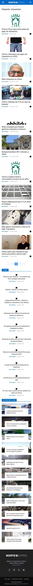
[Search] (30, 2)
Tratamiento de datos (16, 579)
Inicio (3, 6)
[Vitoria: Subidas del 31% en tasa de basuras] (16, 92)
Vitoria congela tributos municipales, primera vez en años (15, 178)
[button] (3, 2)
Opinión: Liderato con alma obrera (16, 289)
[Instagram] (14, 570)
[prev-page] (8, 263)
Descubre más (16, 565)
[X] (19, 570)
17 (12, 264)
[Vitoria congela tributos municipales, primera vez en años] (16, 167)
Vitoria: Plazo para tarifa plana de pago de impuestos (15, 30)
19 (20, 264)
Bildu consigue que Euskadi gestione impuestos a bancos (14, 128)
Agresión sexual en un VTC (13, 528)
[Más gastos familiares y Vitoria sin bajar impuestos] (16, 217)
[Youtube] (23, 570)
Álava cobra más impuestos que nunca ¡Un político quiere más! (15, 253)
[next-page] (24, 263)
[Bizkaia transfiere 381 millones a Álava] (16, 142)
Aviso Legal (7, 579)
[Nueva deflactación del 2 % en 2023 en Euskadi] (16, 192)
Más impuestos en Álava (12, 79)
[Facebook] (9, 570)
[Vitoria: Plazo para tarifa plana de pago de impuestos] (16, 19)
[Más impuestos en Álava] (16, 69)
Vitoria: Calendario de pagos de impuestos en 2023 (14, 55)
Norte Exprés (5, 33)
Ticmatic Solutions (23, 584)
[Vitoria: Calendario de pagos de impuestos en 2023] (16, 44)
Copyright (26, 579)
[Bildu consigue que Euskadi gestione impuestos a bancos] (16, 117)
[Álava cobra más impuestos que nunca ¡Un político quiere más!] (16, 242)
